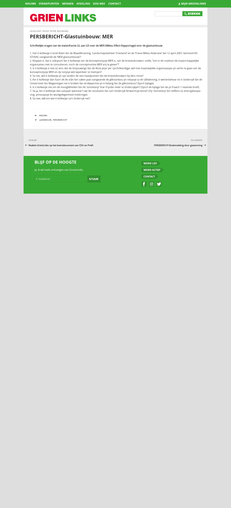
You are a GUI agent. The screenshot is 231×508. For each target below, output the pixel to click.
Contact (149, 176)
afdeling (83, 3)
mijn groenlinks (193, 3)
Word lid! (150, 163)
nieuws (30, 3)
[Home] (63, 18)
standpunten (49, 3)
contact (114, 3)
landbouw (45, 120)
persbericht (60, 120)
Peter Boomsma (59, 31)
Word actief (151, 170)
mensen (68, 3)
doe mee (99, 3)
